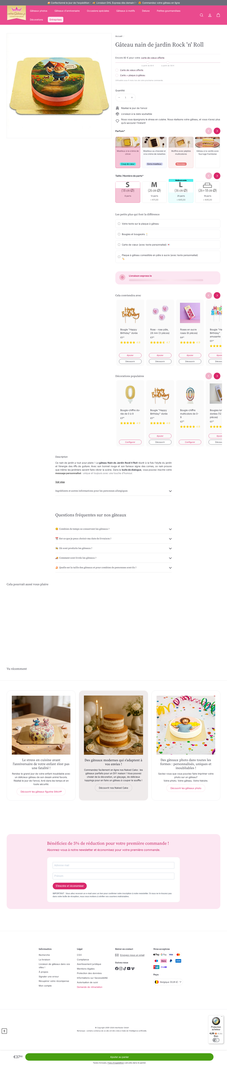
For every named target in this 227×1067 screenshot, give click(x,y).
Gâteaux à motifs (125, 10)
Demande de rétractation (89, 987)
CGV (79, 955)
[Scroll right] (217, 295)
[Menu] (222, 1017)
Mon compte (45, 985)
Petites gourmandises (168, 10)
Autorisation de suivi (87, 982)
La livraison (44, 959)
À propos (43, 972)
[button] (4, 1031)
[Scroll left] (208, 295)
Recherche (44, 955)
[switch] (216, 1040)
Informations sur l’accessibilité (92, 978)
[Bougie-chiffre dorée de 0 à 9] (130, 405)
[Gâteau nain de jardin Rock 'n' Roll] (23, 620)
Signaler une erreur (49, 976)
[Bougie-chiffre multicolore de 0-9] (190, 407)
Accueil (118, 36)
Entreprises (56, 19)
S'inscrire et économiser (70, 886)
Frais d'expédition (116, 1063)
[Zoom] (59, 85)
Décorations (36, 19)
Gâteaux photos (38, 10)
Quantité (120, 90)
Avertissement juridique (89, 964)
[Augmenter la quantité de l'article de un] (132, 97)
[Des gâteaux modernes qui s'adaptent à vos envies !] (113, 725)
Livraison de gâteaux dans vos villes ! (54, 966)
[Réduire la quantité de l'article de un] (119, 97)
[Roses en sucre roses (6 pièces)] (190, 324)
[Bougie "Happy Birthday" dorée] (130, 324)
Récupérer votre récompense (54, 981)
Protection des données (89, 973)
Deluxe (146, 10)
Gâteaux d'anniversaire (67, 10)
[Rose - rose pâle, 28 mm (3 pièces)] (160, 324)
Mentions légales (86, 968)
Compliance (83, 959)
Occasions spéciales (98, 10)
